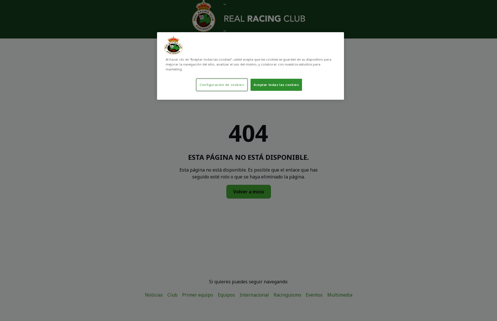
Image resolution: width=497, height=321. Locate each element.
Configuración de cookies (222, 84)
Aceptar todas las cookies (276, 84)
